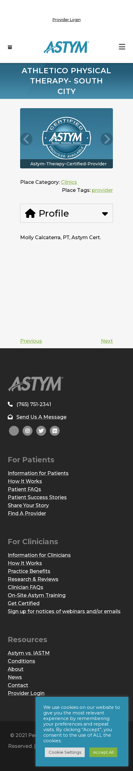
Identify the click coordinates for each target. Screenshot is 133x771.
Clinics (69, 182)
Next (107, 341)
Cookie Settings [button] (65, 752)
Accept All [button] (103, 752)
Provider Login (67, 19)
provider (102, 190)
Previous (31, 341)
